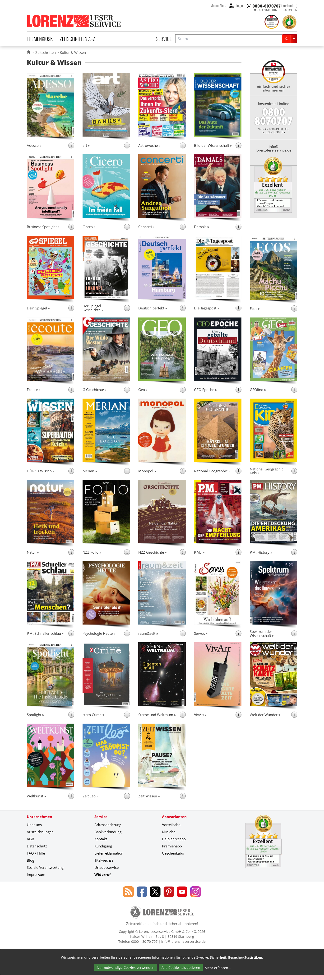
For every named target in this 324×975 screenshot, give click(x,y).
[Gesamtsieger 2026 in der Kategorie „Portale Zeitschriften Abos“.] (271, 22)
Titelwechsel (104, 860)
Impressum (36, 874)
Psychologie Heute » (99, 633)
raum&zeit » (148, 633)
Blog (30, 860)
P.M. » (199, 552)
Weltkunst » (36, 796)
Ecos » (255, 308)
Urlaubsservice (106, 867)
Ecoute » (33, 389)
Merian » (90, 471)
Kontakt (100, 839)
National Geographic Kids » (266, 471)
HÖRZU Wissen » (40, 471)
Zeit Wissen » (149, 796)
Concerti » (146, 226)
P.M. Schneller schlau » (45, 633)
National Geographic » (212, 471)
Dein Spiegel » (38, 308)
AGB (30, 839)
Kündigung (103, 846)
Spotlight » (35, 714)
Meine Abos (218, 5)
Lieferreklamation (108, 853)
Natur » (33, 552)
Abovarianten (174, 816)
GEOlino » (258, 389)
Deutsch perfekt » (152, 308)
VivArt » (200, 714)
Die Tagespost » (206, 308)
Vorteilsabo (171, 824)
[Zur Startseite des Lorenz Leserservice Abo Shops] (74, 21)
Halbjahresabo (174, 839)
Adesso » (34, 145)
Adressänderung (107, 824)
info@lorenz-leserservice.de (273, 148)
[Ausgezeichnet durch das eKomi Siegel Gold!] (289, 22)
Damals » (201, 226)
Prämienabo (172, 846)
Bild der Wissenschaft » (213, 145)
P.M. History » (261, 552)
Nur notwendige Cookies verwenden (125, 967)
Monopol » (147, 471)
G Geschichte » (94, 389)
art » (86, 145)
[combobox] (228, 38)
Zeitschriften (45, 52)
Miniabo (169, 831)
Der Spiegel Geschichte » (93, 308)
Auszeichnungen (40, 831)
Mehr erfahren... (218, 968)
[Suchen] (289, 38)
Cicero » (89, 226)
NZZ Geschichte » (152, 552)
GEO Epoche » (205, 389)
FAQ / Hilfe (36, 853)
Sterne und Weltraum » (157, 714)
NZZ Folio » (92, 552)
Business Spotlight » (43, 226)
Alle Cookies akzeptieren (181, 967)
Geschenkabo (173, 853)
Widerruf (102, 874)
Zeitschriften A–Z (77, 38)
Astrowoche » (149, 145)
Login (239, 5)
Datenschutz (37, 846)
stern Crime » (93, 714)
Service (164, 38)
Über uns (34, 824)
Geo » (143, 389)
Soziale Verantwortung (45, 867)
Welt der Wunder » (265, 714)
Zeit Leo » (90, 796)
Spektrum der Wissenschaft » (262, 633)
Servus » (201, 633)
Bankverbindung (107, 831)
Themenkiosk (40, 38)
